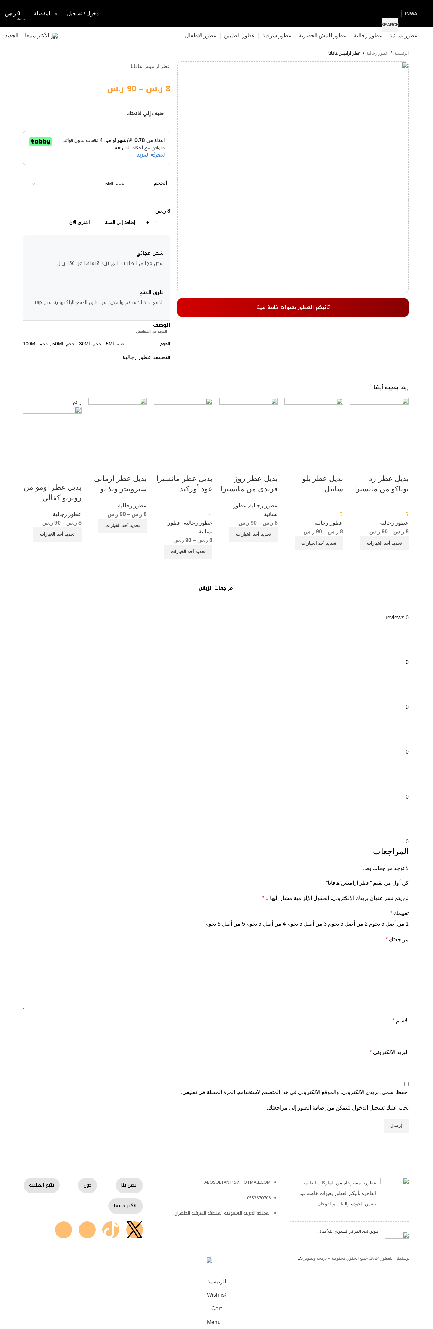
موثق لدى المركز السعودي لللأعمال (348, 1231)
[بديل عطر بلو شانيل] (313, 427)
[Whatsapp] (63, 1229)
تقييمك (399, 913)
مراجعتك (397, 939)
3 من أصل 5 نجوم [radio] (307, 924)
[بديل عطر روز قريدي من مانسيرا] (248, 427)
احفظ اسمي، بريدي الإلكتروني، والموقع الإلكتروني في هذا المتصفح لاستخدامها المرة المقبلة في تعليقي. (295, 1092)
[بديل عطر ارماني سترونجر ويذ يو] (117, 427)
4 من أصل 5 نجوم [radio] (266, 924)
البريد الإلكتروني (389, 1052)
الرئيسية (401, 53)
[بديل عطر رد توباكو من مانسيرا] (379, 427)
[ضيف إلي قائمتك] (400, 465)
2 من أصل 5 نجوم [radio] (348, 924)
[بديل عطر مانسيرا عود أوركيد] (183, 427)
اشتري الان (79, 222)
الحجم (160, 183)
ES (300, 1258)
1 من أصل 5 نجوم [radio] (389, 924)
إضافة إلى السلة (120, 222)
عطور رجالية (377, 53)
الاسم (401, 1021)
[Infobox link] (216, 22)
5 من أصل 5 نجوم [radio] (225, 924)
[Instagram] (87, 1229)
